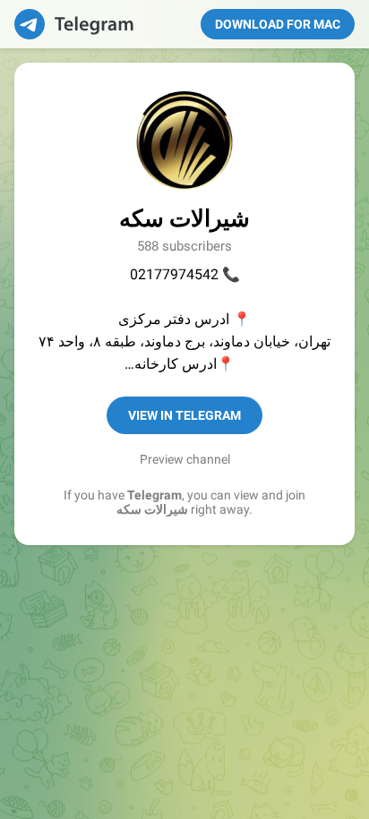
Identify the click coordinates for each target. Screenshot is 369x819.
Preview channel (185, 459)
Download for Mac (277, 24)
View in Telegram (184, 415)
